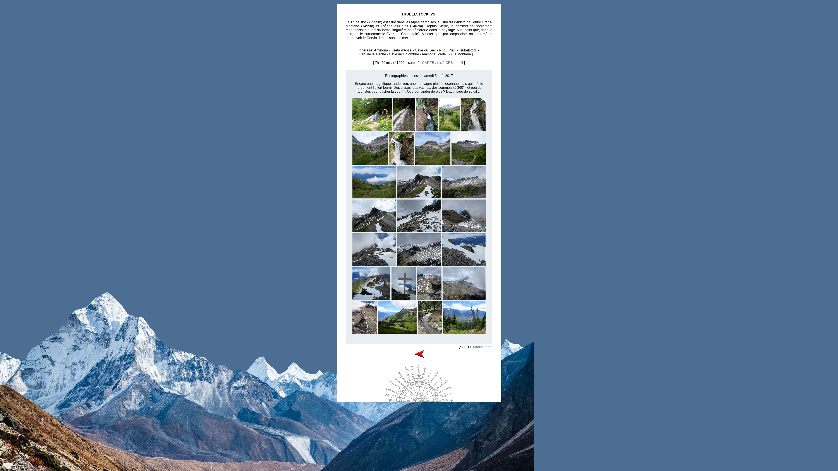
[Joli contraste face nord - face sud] (371, 298)
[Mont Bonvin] (432, 163)
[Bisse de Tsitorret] (427, 129)
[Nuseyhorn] (464, 231)
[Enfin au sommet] (404, 298)
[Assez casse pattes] (419, 231)
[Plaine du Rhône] (464, 332)
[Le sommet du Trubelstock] (374, 265)
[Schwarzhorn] (464, 298)
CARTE (428, 63)
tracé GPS (445, 63)
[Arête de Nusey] (419, 197)
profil (459, 63)
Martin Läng (482, 347)
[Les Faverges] (469, 163)
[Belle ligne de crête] (364, 332)
